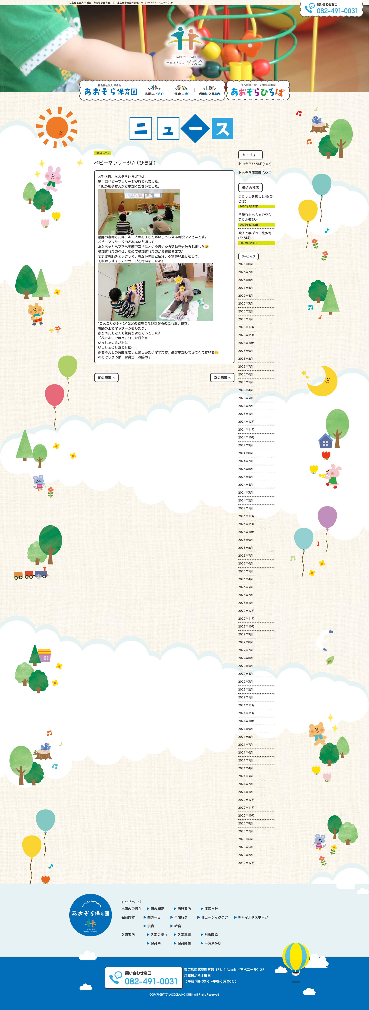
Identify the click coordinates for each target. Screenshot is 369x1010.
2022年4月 (245, 674)
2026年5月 (245, 288)
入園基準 (184, 934)
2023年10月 (246, 532)
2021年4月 (245, 768)
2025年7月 (245, 366)
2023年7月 (245, 555)
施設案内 (184, 908)
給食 (177, 926)
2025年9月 (245, 351)
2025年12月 (246, 327)
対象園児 (211, 934)
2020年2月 (245, 855)
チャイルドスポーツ (253, 917)
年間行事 (181, 917)
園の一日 (154, 917)
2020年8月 (245, 823)
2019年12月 (246, 863)
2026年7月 (245, 272)
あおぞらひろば (250, 164)
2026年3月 (245, 303)
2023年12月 (246, 516)
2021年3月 (245, 776)
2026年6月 (245, 280)
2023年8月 (245, 547)
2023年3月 (245, 587)
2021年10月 (246, 721)
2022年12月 (246, 610)
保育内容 (128, 917)
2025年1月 (245, 414)
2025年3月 (245, 398)
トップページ (131, 902)
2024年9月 (245, 445)
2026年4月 (245, 295)
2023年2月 (245, 595)
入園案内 (128, 934)
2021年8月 (245, 737)
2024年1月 (245, 508)
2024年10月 (246, 437)
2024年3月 (245, 492)
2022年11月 (246, 618)
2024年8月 (245, 453)
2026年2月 (245, 311)
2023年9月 (245, 540)
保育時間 (184, 943)
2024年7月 (245, 461)
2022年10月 (246, 626)
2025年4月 (245, 390)
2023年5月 (245, 571)
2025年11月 (246, 335)
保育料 (156, 943)
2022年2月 (245, 689)
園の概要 (157, 908)
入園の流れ (159, 934)
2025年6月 (245, 374)
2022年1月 (245, 697)
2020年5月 (245, 847)
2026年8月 (245, 264)
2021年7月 (245, 744)
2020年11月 (246, 807)
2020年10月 (246, 815)
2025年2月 (245, 406)
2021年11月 (246, 713)
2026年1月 (245, 319)
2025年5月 (245, 382)
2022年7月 (245, 650)
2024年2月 (245, 500)
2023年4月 (245, 579)
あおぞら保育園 (250, 172)
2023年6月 (245, 563)
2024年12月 (246, 421)
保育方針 (211, 908)
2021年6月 (245, 752)
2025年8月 (245, 358)
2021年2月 (245, 784)
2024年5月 (245, 477)
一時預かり (212, 943)
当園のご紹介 (131, 908)
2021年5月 (245, 760)
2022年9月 (245, 634)
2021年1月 (245, 792)
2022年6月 (245, 658)
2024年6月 (245, 469)
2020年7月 (245, 831)
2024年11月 (246, 429)
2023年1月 (245, 603)
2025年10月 (246, 343)
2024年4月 (245, 484)
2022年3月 (245, 681)
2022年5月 (245, 666)
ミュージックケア (214, 917)
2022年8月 (245, 642)
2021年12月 (246, 705)
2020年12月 (246, 800)
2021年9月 (245, 729)
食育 (150, 926)
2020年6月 (245, 839)
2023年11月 (246, 524)
